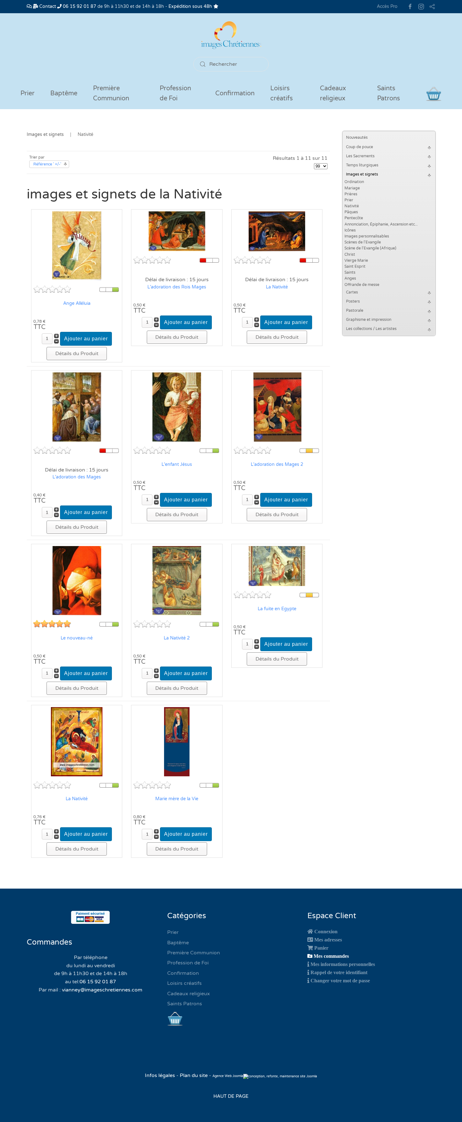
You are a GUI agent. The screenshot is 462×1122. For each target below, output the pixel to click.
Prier (27, 93)
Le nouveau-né (77, 638)
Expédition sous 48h (190, 6)
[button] (430, 147)
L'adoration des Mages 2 (277, 464)
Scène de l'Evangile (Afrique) (370, 248)
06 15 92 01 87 (79, 6)
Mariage (352, 188)
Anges (350, 278)
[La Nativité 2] (176, 580)
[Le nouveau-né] (76, 580)
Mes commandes (331, 955)
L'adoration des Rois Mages (176, 287)
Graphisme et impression (368, 319)
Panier (321, 947)
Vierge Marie (356, 260)
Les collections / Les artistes (371, 329)
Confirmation (183, 973)
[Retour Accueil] (231, 35)
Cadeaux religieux (188, 994)
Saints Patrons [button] (388, 93)
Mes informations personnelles (343, 964)
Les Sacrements (360, 156)
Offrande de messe (361, 284)
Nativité (351, 206)
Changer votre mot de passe (340, 980)
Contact (47, 6)
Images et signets (362, 174)
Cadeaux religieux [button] (333, 93)
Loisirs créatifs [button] (281, 93)
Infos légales (160, 1075)
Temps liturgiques (362, 165)
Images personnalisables (366, 236)
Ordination (354, 182)
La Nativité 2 (177, 638)
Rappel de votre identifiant (339, 972)
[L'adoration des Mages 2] (277, 407)
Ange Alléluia (77, 303)
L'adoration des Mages (76, 477)
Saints (349, 272)
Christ (349, 254)
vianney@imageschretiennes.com (102, 990)
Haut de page (231, 1096)
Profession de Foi (188, 963)
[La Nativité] (277, 231)
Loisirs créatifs (184, 983)
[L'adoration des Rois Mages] (177, 231)
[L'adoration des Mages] (76, 407)
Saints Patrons (184, 1004)
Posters (353, 301)
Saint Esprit (355, 266)
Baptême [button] (63, 93)
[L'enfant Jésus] (176, 407)
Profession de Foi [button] (175, 93)
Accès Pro (387, 6)
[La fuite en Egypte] (277, 566)
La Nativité (277, 287)
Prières (350, 194)
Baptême (178, 943)
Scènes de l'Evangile (362, 242)
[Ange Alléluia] (76, 246)
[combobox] (231, 64)
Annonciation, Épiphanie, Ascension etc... (381, 224)
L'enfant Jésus (177, 464)
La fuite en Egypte (277, 608)
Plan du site (194, 1075)
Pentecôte (353, 218)
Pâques (351, 212)
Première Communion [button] (111, 93)
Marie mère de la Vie (176, 798)
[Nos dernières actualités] (29, 6)
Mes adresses (328, 939)
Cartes (352, 292)
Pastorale (354, 310)
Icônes (350, 230)
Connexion (326, 931)
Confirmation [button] (235, 93)
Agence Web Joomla (227, 1076)
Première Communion (193, 953)
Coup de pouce (359, 147)
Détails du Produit (76, 353)
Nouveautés (357, 137)
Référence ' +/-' (47, 164)
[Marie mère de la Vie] (177, 741)
